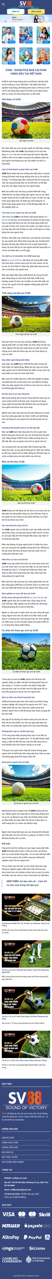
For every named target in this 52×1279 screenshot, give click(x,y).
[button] (3, 4)
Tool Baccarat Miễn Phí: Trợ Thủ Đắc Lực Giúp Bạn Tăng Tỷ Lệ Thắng (25, 924)
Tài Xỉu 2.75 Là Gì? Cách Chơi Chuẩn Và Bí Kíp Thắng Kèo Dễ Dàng (25, 1018)
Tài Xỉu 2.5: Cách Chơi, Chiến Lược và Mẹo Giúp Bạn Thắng (24, 1060)
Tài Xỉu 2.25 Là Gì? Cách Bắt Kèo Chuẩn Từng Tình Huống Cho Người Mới (25, 971)
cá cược (9, 154)
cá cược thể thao (14, 260)
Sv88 (4, 735)
